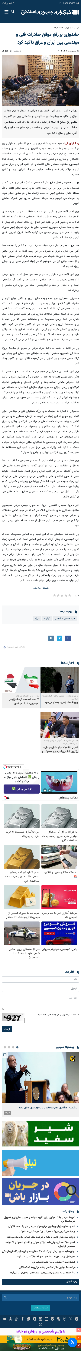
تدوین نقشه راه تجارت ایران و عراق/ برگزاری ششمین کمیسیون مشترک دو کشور (60, 752)
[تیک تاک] (16, 1319)
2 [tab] (13, 1047)
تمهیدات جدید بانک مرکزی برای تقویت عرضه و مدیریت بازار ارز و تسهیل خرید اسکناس (39, 1219)
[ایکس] (70, 1319)
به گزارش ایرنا (71, 143)
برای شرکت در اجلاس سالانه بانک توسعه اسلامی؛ (60, 697)
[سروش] (34, 1319)
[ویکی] (4, 1319)
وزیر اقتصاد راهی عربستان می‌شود (61, 703)
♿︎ (72, 1342)
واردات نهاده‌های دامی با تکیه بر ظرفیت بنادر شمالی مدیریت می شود (41, 1237)
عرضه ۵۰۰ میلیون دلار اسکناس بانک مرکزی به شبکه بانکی (47, 1267)
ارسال (7, 1029)
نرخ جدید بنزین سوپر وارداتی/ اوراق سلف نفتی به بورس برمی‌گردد (42, 1273)
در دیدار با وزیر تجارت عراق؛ (66, 28)
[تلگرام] (76, 1319)
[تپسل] (5, 767)
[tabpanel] (40, 1084)
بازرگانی (36, 588)
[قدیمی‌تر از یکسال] (59, 680)
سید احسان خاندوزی (65, 618)
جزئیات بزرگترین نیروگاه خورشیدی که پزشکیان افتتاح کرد (46, 1232)
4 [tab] (5, 1047)
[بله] (52, 1319)
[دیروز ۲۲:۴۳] (40, 1077)
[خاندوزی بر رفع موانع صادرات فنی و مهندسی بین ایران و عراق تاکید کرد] (40, 80)
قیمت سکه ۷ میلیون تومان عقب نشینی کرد (53, 1262)
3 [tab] (9, 1047)
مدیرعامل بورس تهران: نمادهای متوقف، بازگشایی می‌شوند (45, 1257)
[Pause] (45, 790)
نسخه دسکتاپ (41, 1308)
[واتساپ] (40, 1325)
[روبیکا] (64, 1319)
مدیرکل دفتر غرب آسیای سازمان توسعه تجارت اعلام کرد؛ (61, 742)
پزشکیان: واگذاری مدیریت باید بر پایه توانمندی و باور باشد (48, 1108)
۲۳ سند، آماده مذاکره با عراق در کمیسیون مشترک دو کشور (24, 701)
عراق (37, 618)
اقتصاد (46, 588)
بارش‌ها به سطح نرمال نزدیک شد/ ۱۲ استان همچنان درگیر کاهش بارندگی (38, 1251)
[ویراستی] (28, 1319)
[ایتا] (40, 1319)
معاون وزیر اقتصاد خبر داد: (27, 696)
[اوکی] (10, 1319)
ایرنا (46, 12)
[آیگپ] (46, 1319)
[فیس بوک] (22, 1319)
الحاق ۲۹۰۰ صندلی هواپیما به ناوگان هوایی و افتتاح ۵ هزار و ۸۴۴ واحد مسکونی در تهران (40, 1244)
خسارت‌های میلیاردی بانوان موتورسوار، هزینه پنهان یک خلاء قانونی (41, 1226)
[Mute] (50, 790)
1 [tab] (17, 1047)
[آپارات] (58, 1319)
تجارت (47, 618)
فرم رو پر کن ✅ (22, 788)
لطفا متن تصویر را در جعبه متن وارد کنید (58, 1015)
